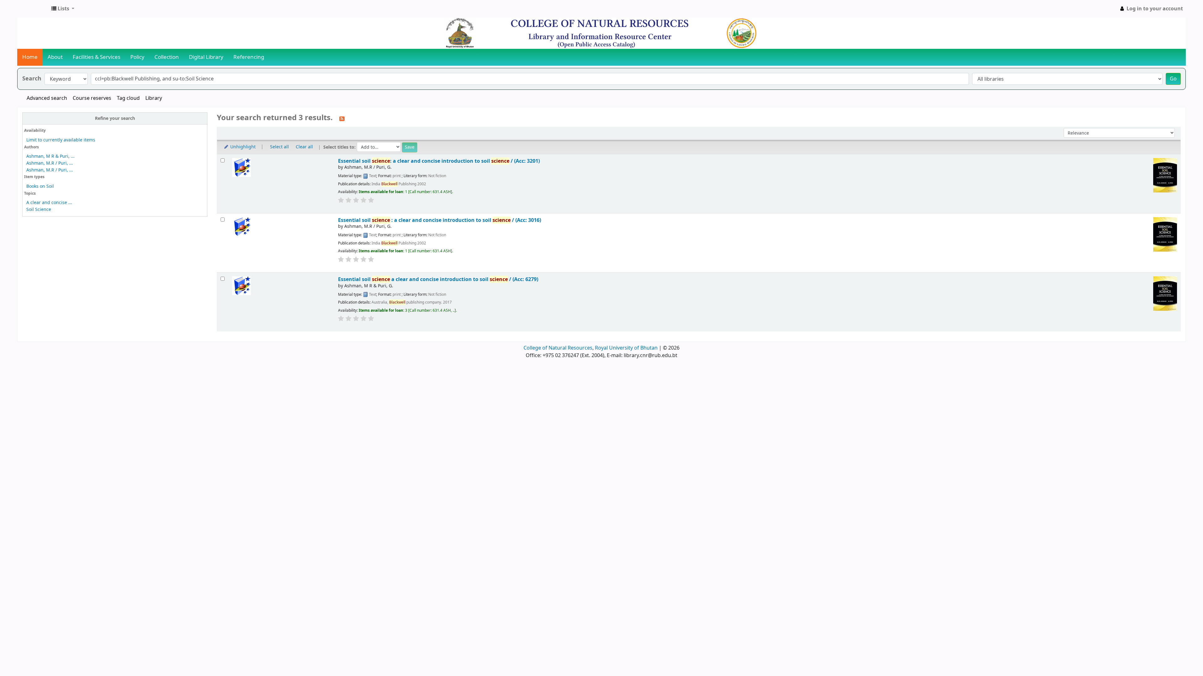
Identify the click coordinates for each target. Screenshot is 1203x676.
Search (31, 78)
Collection (166, 57)
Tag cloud (128, 98)
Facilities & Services (96, 57)
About (55, 57)
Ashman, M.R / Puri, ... (49, 163)
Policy (137, 57)
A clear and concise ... (49, 202)
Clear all (304, 147)
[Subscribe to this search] (342, 118)
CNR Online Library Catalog (33, 9)
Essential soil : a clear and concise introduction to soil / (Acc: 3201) (439, 161)
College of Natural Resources (557, 348)
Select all (279, 147)
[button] (63, 9)
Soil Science (38, 209)
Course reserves (92, 98)
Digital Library (206, 57)
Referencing (248, 57)
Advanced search (47, 98)
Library (153, 98)
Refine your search (115, 118)
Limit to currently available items (60, 140)
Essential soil (438, 279)
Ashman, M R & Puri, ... (50, 156)
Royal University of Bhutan (626, 348)
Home (30, 57)
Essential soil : (439, 220)
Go (1173, 79)
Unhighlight (242, 147)
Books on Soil (40, 186)
